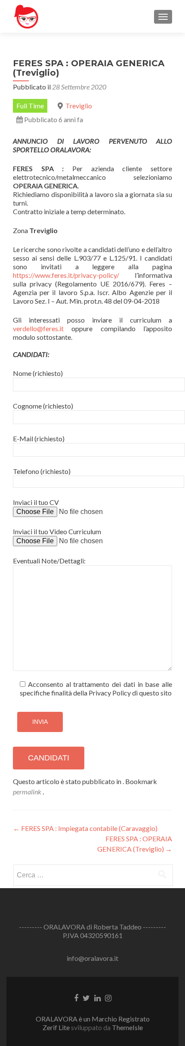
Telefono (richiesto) (42, 471)
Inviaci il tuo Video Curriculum (57, 531)
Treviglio (78, 106)
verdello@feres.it (38, 328)
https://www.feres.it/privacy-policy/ (66, 275)
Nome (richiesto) (38, 373)
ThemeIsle (127, 1027)
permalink (28, 792)
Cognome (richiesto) (43, 406)
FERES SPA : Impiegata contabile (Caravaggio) (85, 828)
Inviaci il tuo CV (36, 502)
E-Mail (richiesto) (39, 438)
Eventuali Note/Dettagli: (49, 561)
